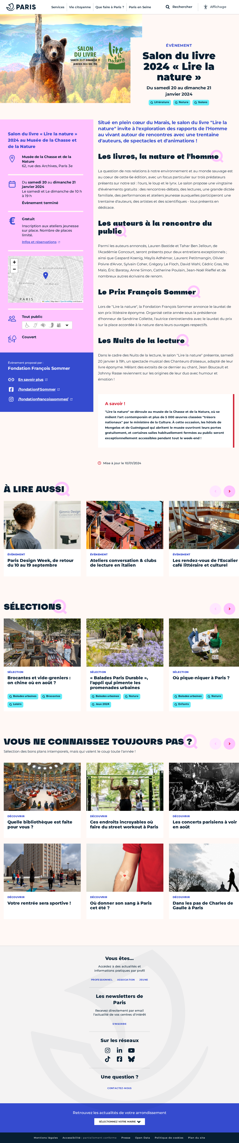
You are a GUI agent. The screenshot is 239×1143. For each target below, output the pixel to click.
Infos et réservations (39, 242)
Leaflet (46, 301)
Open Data (142, 1137)
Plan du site (196, 1137)
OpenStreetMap (66, 301)
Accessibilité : (90, 1137)
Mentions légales (46, 1137)
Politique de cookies (169, 1137)
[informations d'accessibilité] (47, 325)
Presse (125, 1137)
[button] (45, 275)
